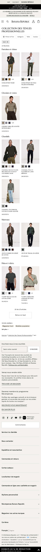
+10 (12, 79)
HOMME (25, 8)
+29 (12, 123)
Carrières (5, 522)
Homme (4, 335)
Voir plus (4, 329)
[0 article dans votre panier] (38, 21)
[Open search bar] (7, 21)
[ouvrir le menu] (2, 21)
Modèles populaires (22, 326)
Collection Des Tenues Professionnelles (20, 335)
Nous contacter (7, 441)
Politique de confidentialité (29, 535)
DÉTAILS (32, 15)
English (12, 530)
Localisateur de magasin (11, 477)
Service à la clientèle (9, 432)
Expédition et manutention (12, 450)
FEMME (21, 8)
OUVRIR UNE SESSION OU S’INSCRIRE (17, 15)
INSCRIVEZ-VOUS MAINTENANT (14, 405)
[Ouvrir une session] (33, 21)
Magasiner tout (8, 326)
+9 (12, 293)
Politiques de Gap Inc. (22, 544)
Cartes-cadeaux (7, 468)
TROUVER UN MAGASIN (11, 384)
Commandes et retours (10, 459)
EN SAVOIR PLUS (8, 409)
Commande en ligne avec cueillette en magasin (19, 485)
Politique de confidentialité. (18, 365)
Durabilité (14, 539)
